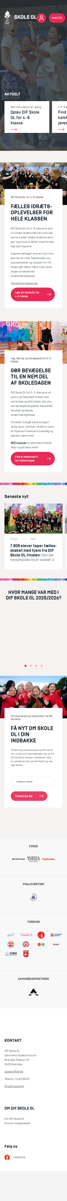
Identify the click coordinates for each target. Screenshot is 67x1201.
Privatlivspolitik (14, 1086)
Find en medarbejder (17, 1123)
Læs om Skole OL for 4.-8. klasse (27, 294)
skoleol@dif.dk (13, 1072)
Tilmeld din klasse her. (24, 283)
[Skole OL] (20, 18)
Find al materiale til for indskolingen (26, 458)
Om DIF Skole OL (14, 1119)
